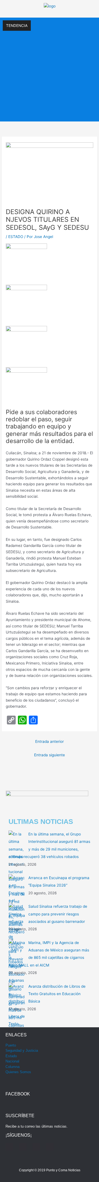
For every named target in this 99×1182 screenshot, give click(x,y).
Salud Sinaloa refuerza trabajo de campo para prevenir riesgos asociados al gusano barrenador (57, 914)
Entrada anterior (49, 741)
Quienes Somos (18, 1072)
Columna (13, 1067)
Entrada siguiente (49, 755)
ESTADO (15, 236)
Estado (11, 1056)
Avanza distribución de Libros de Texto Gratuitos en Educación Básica (57, 994)
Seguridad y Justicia (22, 1050)
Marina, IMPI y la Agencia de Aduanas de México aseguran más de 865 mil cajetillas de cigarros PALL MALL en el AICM (48, 106)
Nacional (12, 1061)
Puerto (11, 1045)
